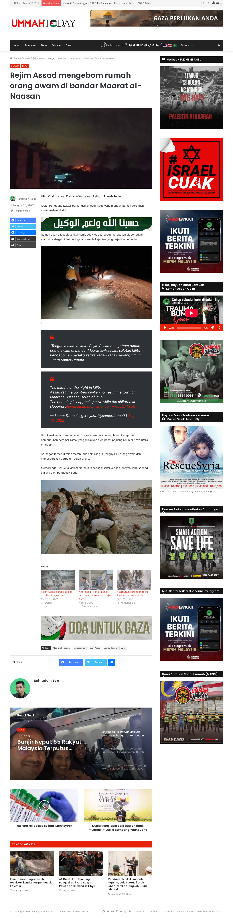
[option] (81, 744)
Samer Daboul (110, 648)
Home (16, 45)
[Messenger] (111, 662)
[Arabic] (175, 45)
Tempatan (30, 45)
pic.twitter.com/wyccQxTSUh (111, 406)
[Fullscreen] (218, 328)
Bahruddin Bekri (26, 198)
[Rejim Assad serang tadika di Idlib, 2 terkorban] (58, 580)
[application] (191, 313)
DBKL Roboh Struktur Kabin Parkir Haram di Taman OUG (93, 3)
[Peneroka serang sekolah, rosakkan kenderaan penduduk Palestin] (32, 863)
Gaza (68, 45)
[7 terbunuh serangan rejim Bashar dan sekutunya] (134, 580)
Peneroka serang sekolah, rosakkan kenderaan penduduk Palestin (31, 882)
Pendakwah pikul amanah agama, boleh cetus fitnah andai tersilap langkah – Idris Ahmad (127, 884)
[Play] (165, 328)
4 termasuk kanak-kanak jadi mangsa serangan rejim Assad (95, 595)
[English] (170, 45)
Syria (44, 45)
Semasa (26, 58)
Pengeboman (79, 648)
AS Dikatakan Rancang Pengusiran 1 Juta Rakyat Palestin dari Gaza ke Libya (77, 882)
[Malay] (165, 45)
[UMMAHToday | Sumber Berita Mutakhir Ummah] (43, 23)
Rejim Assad (94, 648)
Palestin (56, 45)
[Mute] (212, 328)
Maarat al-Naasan (61, 648)
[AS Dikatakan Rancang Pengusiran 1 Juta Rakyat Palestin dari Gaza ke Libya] (81, 863)
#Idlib (81, 406)
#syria (71, 406)
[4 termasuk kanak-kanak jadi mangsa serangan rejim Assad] (96, 580)
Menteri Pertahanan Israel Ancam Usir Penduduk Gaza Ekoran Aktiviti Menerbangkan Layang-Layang (53, 744)
